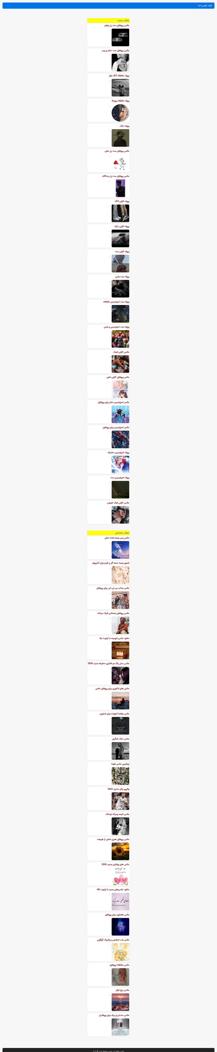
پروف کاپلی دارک (121, 226)
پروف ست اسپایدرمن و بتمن (116, 327)
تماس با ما (202, 5)
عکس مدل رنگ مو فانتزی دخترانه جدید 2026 (108, 663)
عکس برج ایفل (122, 990)
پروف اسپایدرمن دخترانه (118, 452)
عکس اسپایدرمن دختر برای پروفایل (113, 402)
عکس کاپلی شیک (121, 352)
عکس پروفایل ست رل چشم (116, 25)
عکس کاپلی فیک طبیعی (118, 503)
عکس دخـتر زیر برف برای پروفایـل (114, 1015)
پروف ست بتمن (122, 276)
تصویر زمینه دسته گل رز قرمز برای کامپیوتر (110, 563)
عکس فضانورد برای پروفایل (117, 914)
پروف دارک (124, 126)
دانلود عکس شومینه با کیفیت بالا (114, 638)
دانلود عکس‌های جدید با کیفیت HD (113, 889)
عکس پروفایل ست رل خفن (117, 151)
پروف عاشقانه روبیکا (120, 101)
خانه (210, 5)
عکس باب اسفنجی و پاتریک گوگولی (113, 940)
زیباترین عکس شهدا (120, 764)
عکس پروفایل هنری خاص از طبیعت (113, 839)
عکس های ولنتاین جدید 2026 (115, 864)
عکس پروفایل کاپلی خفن (118, 377)
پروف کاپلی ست (122, 251)
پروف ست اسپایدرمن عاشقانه (116, 302)
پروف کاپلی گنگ (122, 201)
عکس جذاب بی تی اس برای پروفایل (112, 588)
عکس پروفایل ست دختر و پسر (115, 50)
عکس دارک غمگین (120, 739)
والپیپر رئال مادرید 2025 (118, 789)
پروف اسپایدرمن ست (120, 477)
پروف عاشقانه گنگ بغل (119, 75)
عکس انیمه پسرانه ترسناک (117, 814)
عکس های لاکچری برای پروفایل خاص (112, 688)
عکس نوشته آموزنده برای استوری (114, 713)
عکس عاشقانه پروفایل (119, 965)
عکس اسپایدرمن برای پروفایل (116, 427)
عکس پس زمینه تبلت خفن (117, 538)
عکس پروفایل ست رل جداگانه (115, 176)
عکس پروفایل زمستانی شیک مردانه (113, 613)
